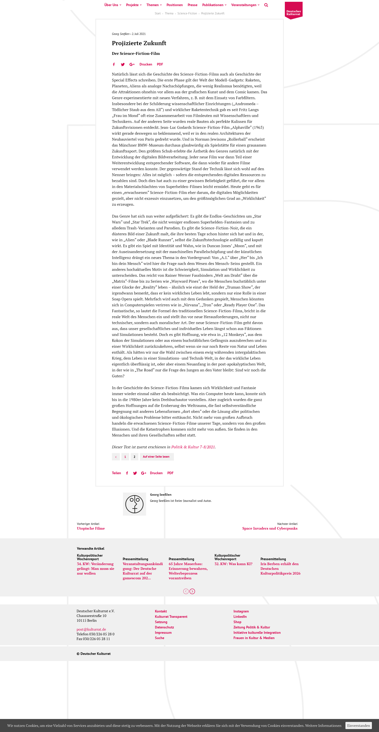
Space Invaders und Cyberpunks (269, 528)
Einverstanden (358, 725)
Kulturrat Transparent (171, 616)
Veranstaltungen (243, 5)
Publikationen (212, 5)
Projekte (132, 5)
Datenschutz (164, 627)
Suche (159, 638)
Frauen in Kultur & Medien (254, 638)
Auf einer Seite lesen (156, 456)
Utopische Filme (91, 528)
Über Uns (111, 5)
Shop (237, 622)
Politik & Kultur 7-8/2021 (193, 447)
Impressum (163, 632)
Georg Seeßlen (120, 34)
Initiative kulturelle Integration (257, 632)
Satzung (161, 622)
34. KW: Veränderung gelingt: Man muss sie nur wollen (95, 568)
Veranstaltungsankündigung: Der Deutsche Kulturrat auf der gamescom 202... (143, 570)
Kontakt (161, 611)
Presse (192, 5)
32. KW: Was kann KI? (233, 563)
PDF (160, 64)
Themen (152, 5)
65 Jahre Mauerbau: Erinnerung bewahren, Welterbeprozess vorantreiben (188, 570)
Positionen (175, 5)
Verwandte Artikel (90, 548)
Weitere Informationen (323, 725)
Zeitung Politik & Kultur (252, 627)
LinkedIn (240, 616)
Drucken (146, 64)
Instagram (241, 611)
